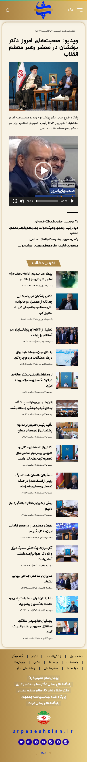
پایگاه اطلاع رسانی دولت (43, 703)
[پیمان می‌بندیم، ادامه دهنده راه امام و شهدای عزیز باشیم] (67, 279)
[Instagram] (29, 742)
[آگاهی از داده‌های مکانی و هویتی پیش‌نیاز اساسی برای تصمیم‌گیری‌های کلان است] (67, 453)
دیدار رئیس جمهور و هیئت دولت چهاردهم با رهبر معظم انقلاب (44, 231)
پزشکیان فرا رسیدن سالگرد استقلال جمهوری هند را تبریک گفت (32, 626)
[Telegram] (36, 742)
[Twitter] (21, 742)
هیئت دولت (25, 245)
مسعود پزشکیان (68, 245)
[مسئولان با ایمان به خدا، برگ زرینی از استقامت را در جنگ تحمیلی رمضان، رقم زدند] (67, 481)
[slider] (47, 201)
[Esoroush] (58, 742)
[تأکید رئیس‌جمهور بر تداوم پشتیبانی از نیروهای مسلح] (67, 430)
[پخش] (72, 201)
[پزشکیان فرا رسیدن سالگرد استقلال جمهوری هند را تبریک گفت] (67, 626)
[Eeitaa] (65, 742)
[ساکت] (22, 201)
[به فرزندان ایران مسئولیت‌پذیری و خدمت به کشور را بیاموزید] (67, 604)
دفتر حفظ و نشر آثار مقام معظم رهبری (43, 690)
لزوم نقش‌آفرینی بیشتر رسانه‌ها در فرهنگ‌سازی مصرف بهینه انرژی (31, 380)
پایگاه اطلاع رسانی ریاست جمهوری (43, 697)
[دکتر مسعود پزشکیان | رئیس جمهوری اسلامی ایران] (43, 10)
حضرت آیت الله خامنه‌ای (48, 221)
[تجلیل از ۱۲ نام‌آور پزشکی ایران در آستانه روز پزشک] (67, 335)
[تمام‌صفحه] (14, 201)
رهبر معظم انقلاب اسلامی (45, 239)
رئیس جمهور (70, 239)
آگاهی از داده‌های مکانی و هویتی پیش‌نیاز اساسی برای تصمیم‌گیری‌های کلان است (34, 453)
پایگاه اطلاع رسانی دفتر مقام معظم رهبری (43, 684)
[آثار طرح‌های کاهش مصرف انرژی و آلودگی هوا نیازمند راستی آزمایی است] (67, 553)
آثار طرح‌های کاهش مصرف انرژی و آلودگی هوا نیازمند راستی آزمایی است (31, 554)
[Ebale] (51, 742)
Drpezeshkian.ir (43, 731)
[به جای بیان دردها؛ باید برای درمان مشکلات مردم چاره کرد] (67, 357)
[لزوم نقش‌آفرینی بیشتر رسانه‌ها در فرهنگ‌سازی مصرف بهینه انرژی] (67, 380)
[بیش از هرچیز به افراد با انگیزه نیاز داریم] (67, 508)
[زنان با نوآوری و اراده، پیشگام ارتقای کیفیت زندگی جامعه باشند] (67, 408)
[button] (79, 10)
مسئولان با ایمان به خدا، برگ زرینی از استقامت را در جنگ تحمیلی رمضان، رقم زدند (33, 481)
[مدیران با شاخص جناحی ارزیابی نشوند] (67, 581)
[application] (43, 171)
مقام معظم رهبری (45, 245)
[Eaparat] (43, 742)
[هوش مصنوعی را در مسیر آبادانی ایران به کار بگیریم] (67, 531)
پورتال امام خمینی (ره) (44, 678)
